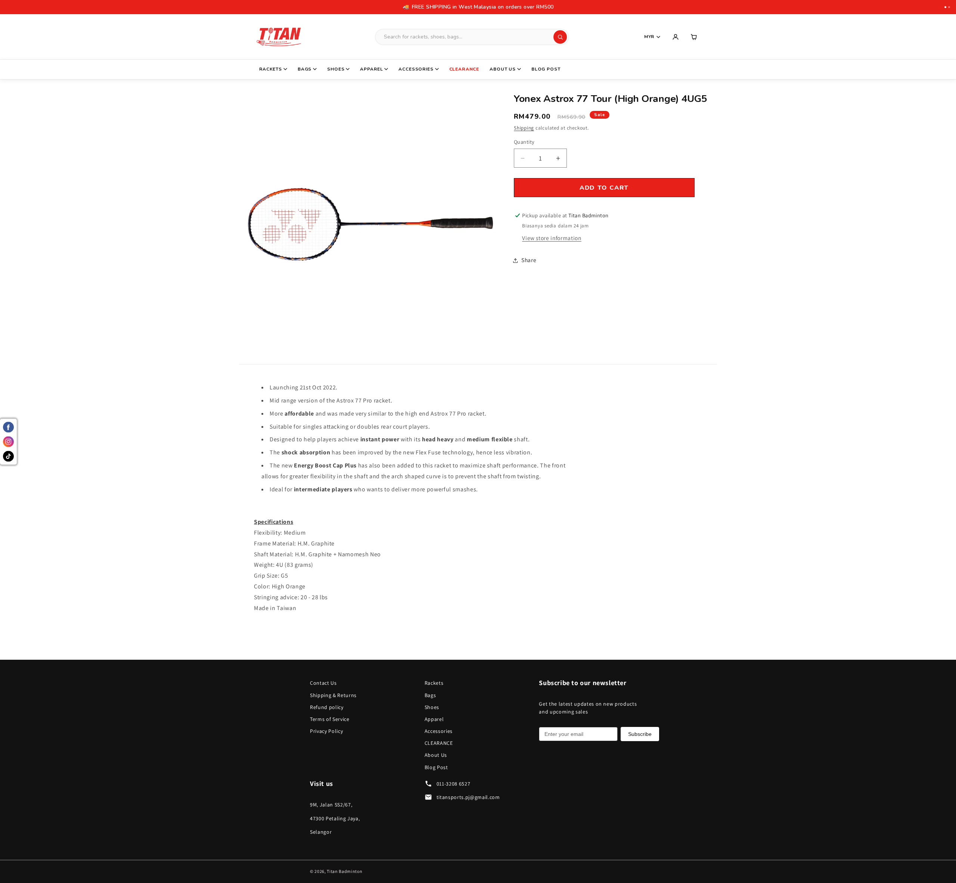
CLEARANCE (464, 69)
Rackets (270, 69)
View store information (551, 238)
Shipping (524, 128)
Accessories (415, 69)
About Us (503, 69)
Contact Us (323, 683)
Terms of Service (330, 719)
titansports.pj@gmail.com (468, 797)
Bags (304, 69)
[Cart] (694, 37)
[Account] (675, 37)
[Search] (560, 37)
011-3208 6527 (454, 783)
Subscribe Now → (655, 6)
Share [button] (528, 260)
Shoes (335, 69)
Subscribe (640, 734)
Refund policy (327, 707)
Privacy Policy (326, 731)
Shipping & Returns (333, 695)
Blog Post (546, 69)
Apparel (371, 69)
